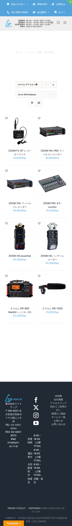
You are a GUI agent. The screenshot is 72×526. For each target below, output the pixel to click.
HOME (58, 395)
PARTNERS (34, 508)
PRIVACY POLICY (17, 508)
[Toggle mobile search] (58, 22)
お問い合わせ (58, 424)
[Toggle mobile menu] (65, 22)
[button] (6, 118)
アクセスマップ (58, 403)
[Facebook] (36, 400)
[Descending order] (53, 84)
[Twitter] (36, 407)
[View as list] (38, 102)
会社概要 (58, 399)
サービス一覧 (58, 417)
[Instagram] (36, 415)
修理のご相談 (58, 413)
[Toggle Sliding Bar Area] (69, 3)
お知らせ (58, 420)
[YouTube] (36, 423)
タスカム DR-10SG (52, 308)
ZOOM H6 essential (20, 255)
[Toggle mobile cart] (51, 22)
